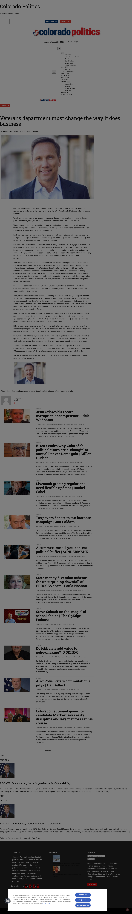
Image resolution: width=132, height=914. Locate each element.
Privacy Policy (46, 903)
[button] (7, 901)
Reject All (82, 900)
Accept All (83, 894)
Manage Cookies (83, 905)
